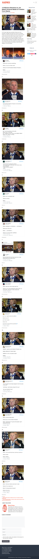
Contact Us (29, 557)
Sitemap (19, 557)
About (17, 557)
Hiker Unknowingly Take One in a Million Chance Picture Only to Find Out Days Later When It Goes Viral (31, 27)
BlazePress (13, 557)
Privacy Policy (24, 557)
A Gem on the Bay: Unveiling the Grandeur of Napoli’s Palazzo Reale (31, 36)
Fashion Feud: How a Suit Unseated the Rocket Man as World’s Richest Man (31, 18)
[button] (34, 2)
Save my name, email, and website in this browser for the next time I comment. (13, 538)
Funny (4, 496)
